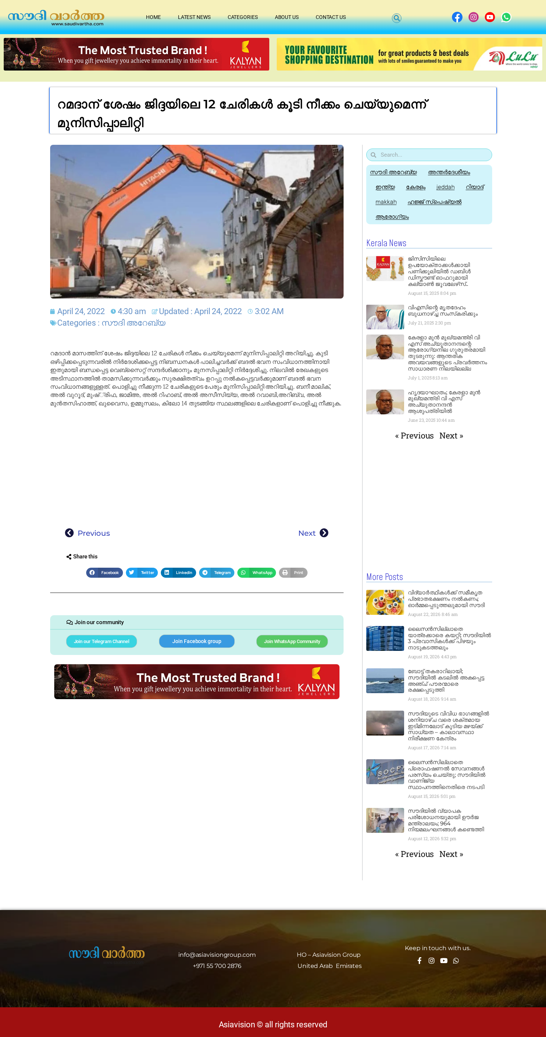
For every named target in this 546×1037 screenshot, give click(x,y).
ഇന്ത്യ (385, 186)
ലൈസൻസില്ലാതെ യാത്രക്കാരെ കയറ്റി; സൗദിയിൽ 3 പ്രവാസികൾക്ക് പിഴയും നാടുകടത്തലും (449, 638)
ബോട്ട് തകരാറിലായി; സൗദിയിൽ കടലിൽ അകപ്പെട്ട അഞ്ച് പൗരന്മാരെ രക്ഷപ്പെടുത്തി (446, 681)
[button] (397, 18)
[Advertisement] (197, 466)
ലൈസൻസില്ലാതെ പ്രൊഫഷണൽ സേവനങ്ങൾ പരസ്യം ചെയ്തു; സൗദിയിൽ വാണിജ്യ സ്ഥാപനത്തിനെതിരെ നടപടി (447, 775)
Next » (451, 435)
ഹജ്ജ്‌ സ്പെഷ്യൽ (434, 201)
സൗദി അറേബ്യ (133, 322)
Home (153, 17)
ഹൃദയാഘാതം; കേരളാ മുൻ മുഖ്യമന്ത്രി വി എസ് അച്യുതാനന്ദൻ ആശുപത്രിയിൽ (444, 402)
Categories (243, 17)
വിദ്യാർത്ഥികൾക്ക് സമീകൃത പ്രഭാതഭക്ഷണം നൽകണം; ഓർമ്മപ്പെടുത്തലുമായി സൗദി (446, 599)
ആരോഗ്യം (392, 216)
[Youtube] (444, 960)
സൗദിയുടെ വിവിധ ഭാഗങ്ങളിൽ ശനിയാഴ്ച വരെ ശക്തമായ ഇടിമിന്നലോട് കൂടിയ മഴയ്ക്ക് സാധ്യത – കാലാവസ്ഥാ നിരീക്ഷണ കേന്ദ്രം (449, 726)
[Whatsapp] (456, 960)
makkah (386, 201)
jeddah (445, 186)
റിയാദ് (475, 186)
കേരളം (416, 186)
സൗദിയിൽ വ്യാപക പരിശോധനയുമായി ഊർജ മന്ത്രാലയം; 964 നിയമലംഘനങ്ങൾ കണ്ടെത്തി (446, 820)
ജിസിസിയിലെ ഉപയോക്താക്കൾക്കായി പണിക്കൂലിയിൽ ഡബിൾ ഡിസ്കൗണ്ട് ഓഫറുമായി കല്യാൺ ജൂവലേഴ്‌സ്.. (439, 271)
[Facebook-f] (419, 960)
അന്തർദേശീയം (449, 172)
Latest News (194, 17)
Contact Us (331, 17)
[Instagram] (431, 960)
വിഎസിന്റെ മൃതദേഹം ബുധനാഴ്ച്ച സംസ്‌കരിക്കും (443, 310)
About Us (287, 17)
